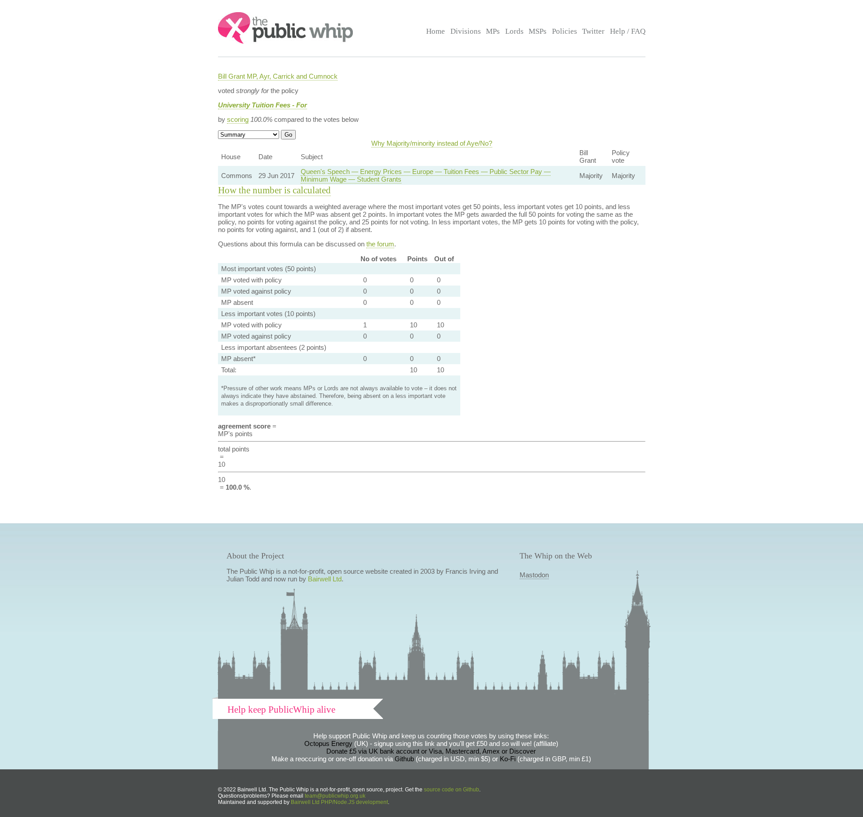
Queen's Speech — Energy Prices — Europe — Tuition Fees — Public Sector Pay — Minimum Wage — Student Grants (426, 175)
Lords (514, 31)
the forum (380, 244)
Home (435, 31)
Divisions (465, 31)
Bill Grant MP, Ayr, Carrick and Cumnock (278, 76)
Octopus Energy (328, 743)
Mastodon (534, 575)
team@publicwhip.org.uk (335, 796)
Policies (564, 31)
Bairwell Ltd (325, 579)
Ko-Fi (508, 759)
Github (404, 759)
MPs (493, 31)
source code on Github (451, 789)
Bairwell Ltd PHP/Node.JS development (339, 802)
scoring (238, 119)
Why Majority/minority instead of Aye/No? (431, 143)
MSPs (538, 31)
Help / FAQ (627, 31)
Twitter (593, 31)
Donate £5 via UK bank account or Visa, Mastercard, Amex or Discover (431, 751)
